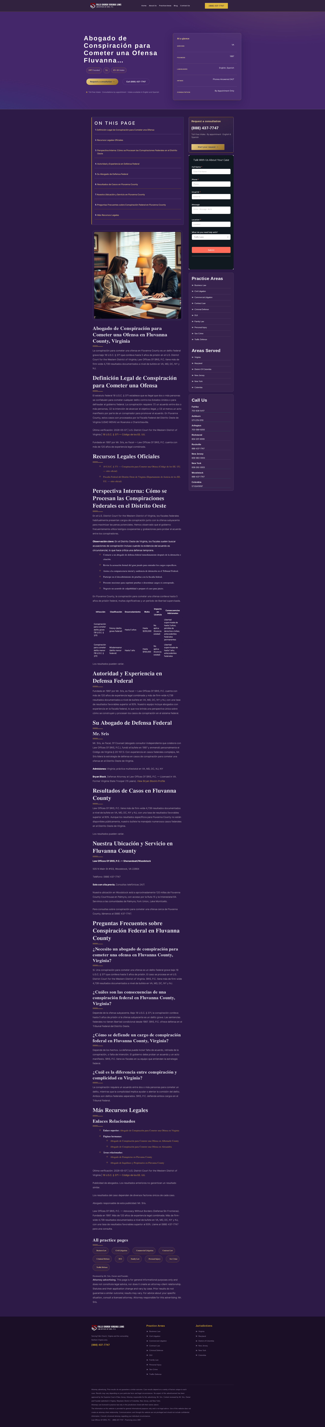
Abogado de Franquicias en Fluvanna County (131, 1156)
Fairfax (195, 407)
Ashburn (196, 416)
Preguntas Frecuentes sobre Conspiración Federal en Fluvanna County (131, 204)
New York (196, 463)
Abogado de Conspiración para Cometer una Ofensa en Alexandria (141, 1146)
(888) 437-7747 (205, 128)
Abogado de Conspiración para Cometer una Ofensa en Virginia (149, 1130)
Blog (176, 5)
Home (143, 5)
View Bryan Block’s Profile (151, 781)
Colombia (196, 482)
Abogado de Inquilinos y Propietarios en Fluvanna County (137, 1162)
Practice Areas (165, 5)
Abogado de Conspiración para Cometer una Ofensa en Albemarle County (144, 1140)
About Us (153, 5)
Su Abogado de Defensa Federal (112, 174)
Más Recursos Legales (108, 215)
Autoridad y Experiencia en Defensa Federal (118, 164)
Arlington (196, 425)
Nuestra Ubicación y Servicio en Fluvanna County (121, 194)
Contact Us (185, 5)
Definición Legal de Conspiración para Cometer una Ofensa (125, 130)
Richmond (197, 435)
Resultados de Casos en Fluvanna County (117, 184)
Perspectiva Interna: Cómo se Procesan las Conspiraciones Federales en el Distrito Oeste (137, 152)
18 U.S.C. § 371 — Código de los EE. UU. (124, 434)
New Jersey (198, 454)
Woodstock (197, 473)
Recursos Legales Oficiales (110, 140)
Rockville (196, 444)
